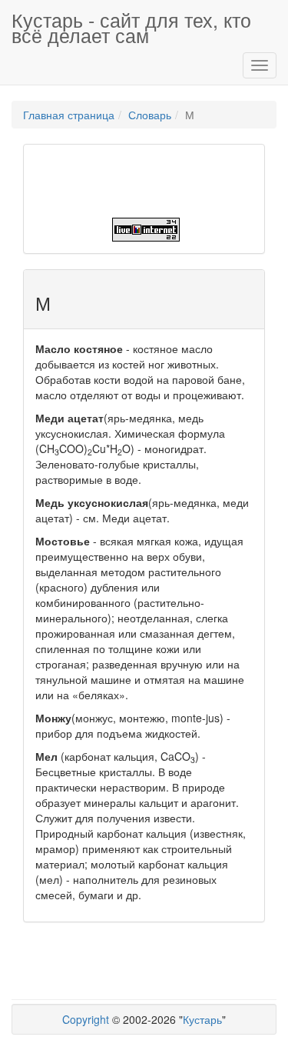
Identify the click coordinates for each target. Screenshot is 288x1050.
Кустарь (202, 1019)
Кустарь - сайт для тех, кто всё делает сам (131, 25)
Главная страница (68, 114)
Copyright (85, 1019)
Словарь (149, 114)
